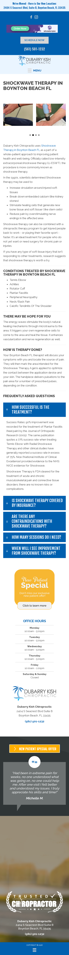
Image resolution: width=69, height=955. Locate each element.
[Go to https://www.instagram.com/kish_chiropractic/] (36, 17)
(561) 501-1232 (34, 48)
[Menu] (34, 950)
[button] (30, 135)
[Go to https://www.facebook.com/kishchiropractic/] (31, 17)
